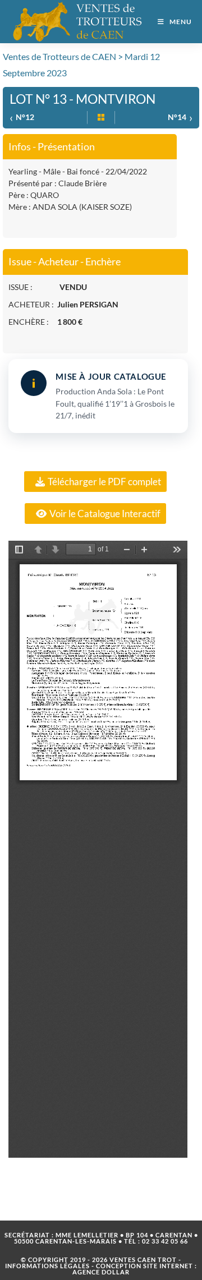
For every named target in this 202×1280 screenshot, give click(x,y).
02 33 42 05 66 (165, 1241)
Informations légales (47, 1265)
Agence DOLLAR (101, 1272)
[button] (95, 481)
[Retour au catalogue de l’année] (101, 118)
